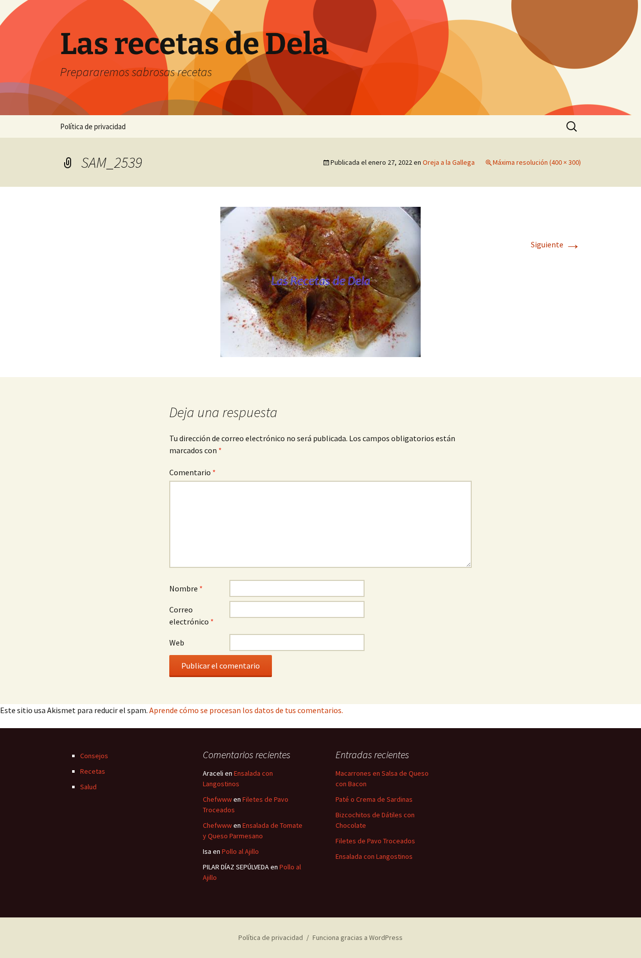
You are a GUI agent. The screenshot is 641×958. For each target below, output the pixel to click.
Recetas (92, 771)
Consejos (94, 755)
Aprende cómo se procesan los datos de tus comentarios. (246, 710)
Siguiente (556, 244)
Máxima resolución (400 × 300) (537, 162)
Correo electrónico (191, 615)
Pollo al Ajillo (240, 851)
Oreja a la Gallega (449, 162)
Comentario (192, 472)
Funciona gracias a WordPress (357, 937)
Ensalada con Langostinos (374, 856)
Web (176, 642)
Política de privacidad (93, 126)
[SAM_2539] (320, 281)
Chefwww (217, 799)
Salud (88, 786)
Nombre (186, 588)
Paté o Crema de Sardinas (374, 799)
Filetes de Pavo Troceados (375, 840)
